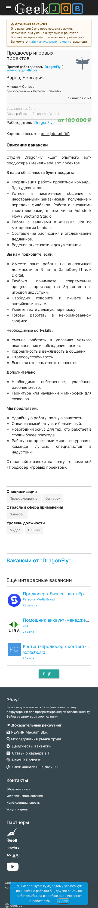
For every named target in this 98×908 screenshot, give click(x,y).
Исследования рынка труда (35, 739)
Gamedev (52, 498)
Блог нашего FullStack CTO (35, 767)
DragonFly (53, 67)
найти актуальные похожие (50, 41)
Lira (25, 626)
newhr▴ (13, 848)
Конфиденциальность (23, 802)
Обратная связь (18, 789)
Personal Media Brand (39, 599)
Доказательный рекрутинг (36, 725)
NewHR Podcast (25, 760)
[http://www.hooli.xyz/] (12, 842)
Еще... (49, 674)
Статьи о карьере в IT (30, 753)
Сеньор (34, 530)
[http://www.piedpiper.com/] (12, 833)
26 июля (28, 631)
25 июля (28, 658)
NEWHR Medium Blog (29, 732)
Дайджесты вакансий (30, 746)
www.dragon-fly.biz (22, 70)
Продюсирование (24, 498)
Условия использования (25, 796)
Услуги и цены (17, 809)
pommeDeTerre (34, 652)
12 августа (30, 605)
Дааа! (63, 901)
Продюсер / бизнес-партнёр (53, 593)
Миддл (15, 530)
